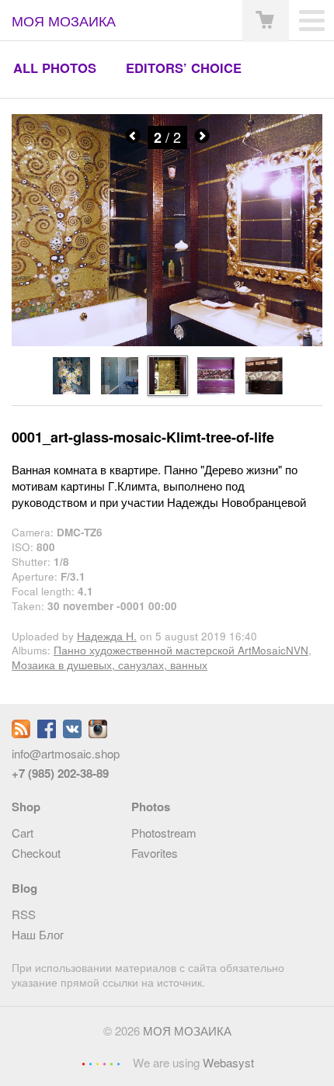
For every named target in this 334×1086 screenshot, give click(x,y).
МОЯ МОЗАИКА (187, 1030)
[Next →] (167, 342)
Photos (150, 806)
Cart (22, 832)
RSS (24, 914)
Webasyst (228, 1062)
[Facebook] (46, 733)
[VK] (72, 733)
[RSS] (21, 733)
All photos (54, 67)
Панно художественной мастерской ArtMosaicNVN (181, 650)
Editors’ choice (184, 67)
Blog (24, 888)
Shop (26, 806)
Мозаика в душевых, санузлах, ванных (109, 664)
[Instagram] (98, 733)
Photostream (164, 832)
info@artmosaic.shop (66, 753)
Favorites (154, 853)
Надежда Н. (107, 636)
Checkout (36, 853)
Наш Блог (38, 934)
